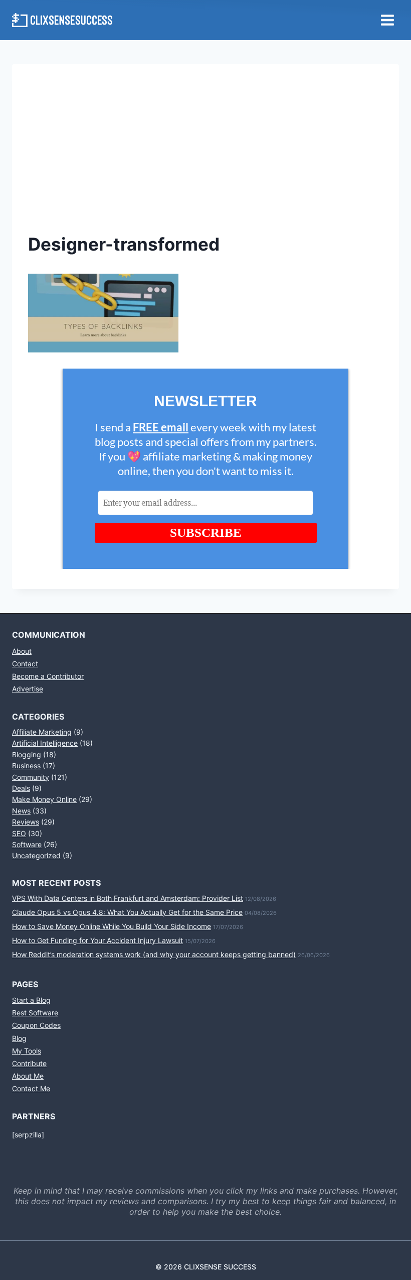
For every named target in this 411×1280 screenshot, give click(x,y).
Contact (25, 663)
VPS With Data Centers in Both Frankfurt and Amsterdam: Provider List (127, 898)
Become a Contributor (48, 676)
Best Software (35, 1012)
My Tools (26, 1050)
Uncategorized (36, 855)
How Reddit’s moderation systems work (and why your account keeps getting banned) (154, 954)
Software (27, 844)
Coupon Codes (36, 1025)
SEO (19, 833)
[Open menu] (387, 20)
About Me (28, 1076)
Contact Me (31, 1088)
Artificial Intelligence (45, 743)
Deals (21, 788)
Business (26, 765)
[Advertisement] (205, 155)
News (21, 810)
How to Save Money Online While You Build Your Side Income (111, 926)
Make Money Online (44, 799)
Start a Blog (31, 1000)
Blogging (26, 754)
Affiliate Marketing (42, 732)
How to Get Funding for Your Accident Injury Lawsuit (97, 940)
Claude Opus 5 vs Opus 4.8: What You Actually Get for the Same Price (127, 912)
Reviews (25, 822)
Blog (19, 1038)
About (22, 651)
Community (30, 777)
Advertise (27, 688)
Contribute (29, 1063)
